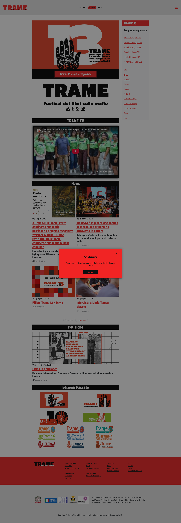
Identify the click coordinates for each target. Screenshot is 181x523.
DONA (90, 272)
